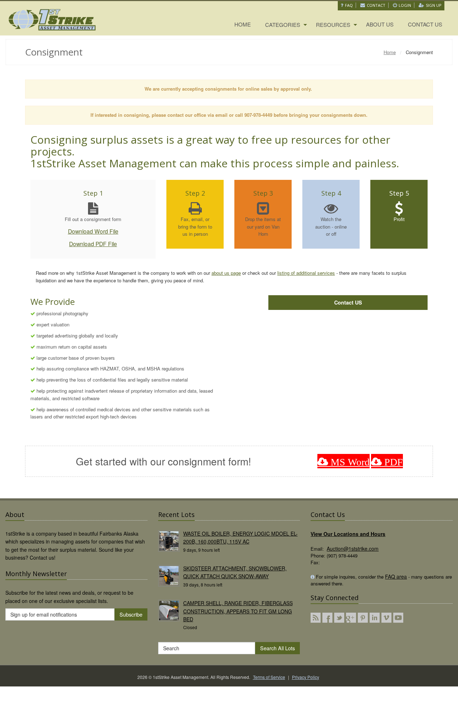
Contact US (348, 302)
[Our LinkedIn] (375, 618)
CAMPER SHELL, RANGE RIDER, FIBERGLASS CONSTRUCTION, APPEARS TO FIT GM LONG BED (238, 611)
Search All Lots (277, 648)
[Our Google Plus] (351, 618)
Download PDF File (93, 244)
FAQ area (396, 576)
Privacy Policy (305, 677)
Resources (333, 24)
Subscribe (131, 614)
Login (405, 5)
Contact (376, 5)
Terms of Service (269, 677)
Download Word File (93, 231)
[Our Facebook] (327, 618)
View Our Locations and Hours (348, 533)
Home (242, 24)
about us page (226, 272)
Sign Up (434, 5)
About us (380, 24)
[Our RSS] (316, 618)
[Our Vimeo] (386, 618)
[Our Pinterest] (363, 618)
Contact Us (425, 24)
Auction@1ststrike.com (353, 548)
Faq (349, 5)
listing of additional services (306, 272)
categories (282, 24)
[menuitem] (242, 25)
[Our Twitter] (339, 618)
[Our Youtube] (398, 618)
